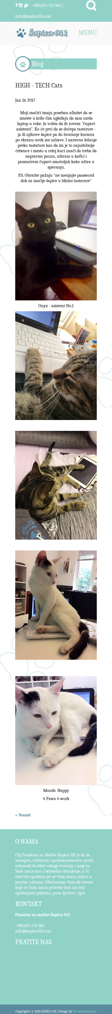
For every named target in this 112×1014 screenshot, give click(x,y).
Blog (37, 64)
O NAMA (26, 841)
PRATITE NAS (33, 942)
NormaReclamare (85, 1011)
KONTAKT (28, 904)
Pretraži (91, 5)
